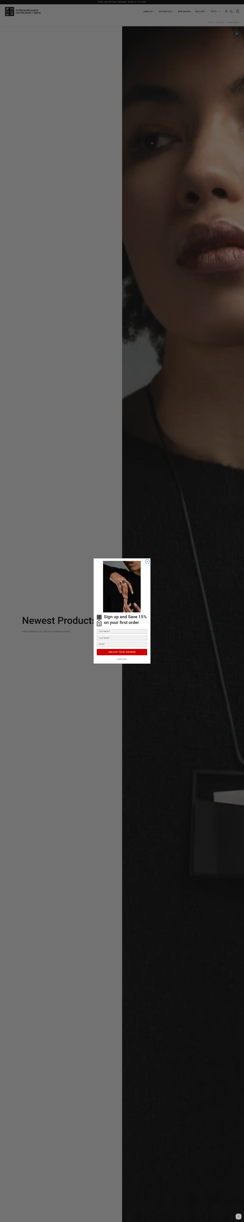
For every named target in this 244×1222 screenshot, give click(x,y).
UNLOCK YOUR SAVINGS (122, 652)
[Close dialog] (147, 561)
